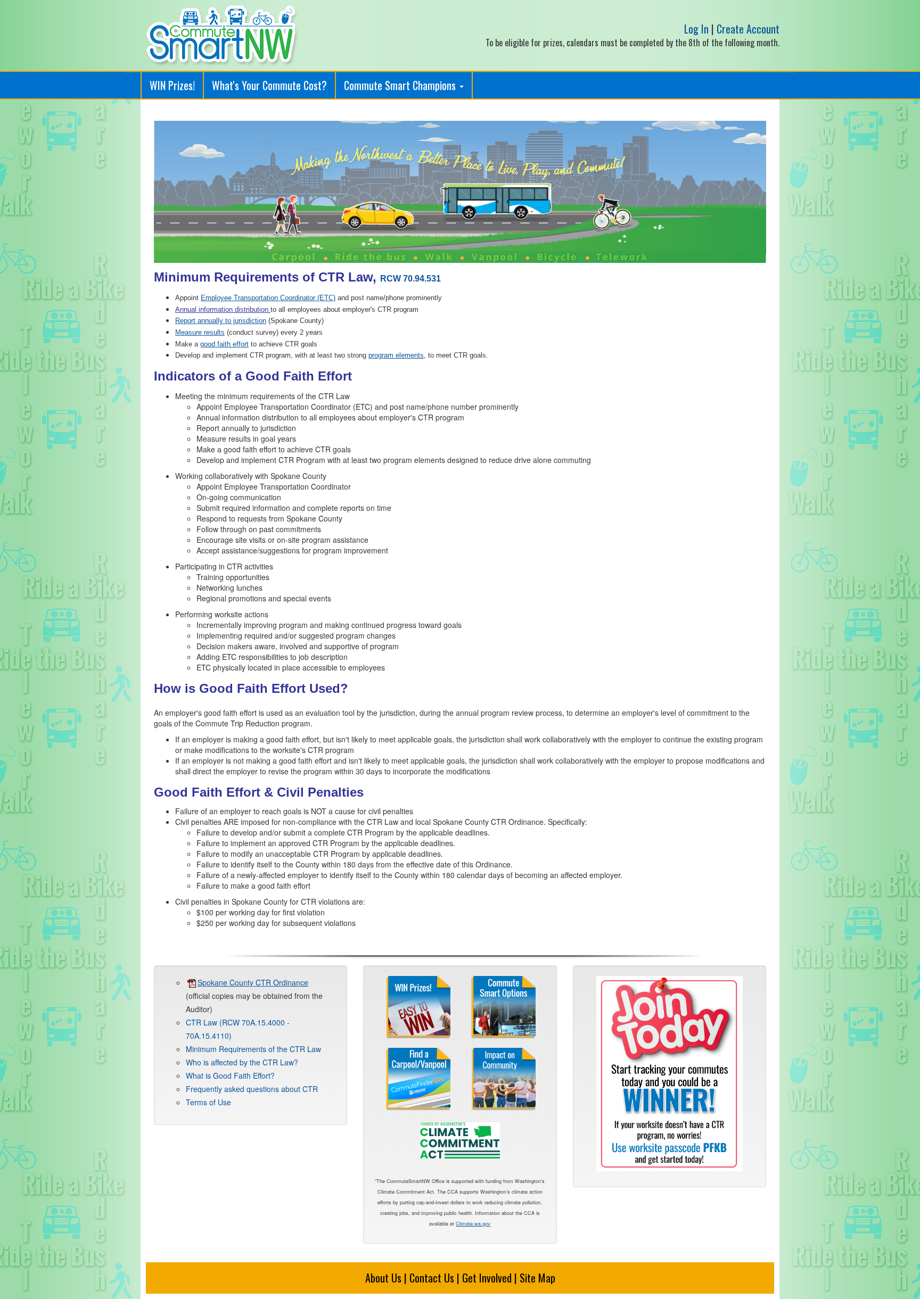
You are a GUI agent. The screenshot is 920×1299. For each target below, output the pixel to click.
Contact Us (431, 1278)
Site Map (537, 1278)
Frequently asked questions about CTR (252, 1088)
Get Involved (487, 1278)
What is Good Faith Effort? (230, 1075)
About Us (383, 1278)
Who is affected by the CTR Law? (242, 1062)
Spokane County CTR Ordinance (253, 982)
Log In (696, 29)
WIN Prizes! (172, 85)
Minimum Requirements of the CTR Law (253, 1049)
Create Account (748, 29)
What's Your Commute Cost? (269, 85)
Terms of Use (208, 1102)
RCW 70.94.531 (410, 278)
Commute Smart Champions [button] (401, 85)
